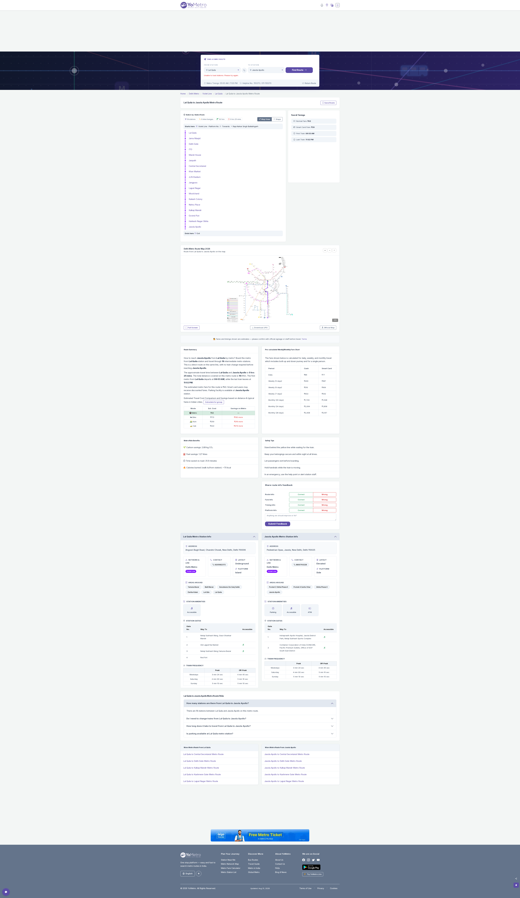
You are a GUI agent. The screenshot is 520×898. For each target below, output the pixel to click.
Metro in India (254, 868)
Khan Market (195, 171)
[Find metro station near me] (326, 5)
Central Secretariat (197, 166)
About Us (279, 860)
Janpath (192, 160)
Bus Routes (253, 860)
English (189, 873)
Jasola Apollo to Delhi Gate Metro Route (283, 761)
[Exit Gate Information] (195, 233)
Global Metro (254, 872)
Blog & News (281, 872)
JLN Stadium (195, 177)
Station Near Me (228, 860)
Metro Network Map (230, 864)
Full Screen (193, 327)
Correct (301, 494)
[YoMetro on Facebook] (303, 860)
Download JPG (260, 327)
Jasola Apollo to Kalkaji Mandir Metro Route (284, 767)
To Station (253, 65)
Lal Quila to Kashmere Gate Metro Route (202, 774)
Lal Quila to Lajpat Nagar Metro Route (200, 781)
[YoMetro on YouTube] (318, 860)
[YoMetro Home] (193, 5)
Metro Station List (228, 872)
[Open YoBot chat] (6, 892)
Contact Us (280, 864)
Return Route (310, 83)
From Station (211, 65)
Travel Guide (254, 864)
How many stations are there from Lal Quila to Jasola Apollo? (217, 703)
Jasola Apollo (195, 226)
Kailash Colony (195, 199)
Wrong (325, 494)
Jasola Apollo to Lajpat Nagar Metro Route (284, 781)
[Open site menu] (338, 5)
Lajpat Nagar (195, 188)
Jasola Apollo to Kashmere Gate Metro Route (285, 774)
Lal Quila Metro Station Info (197, 536)
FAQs (277, 868)
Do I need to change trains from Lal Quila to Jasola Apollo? (216, 718)
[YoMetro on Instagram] (308, 860)
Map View (265, 119)
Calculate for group (213, 402)
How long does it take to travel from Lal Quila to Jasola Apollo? (218, 726)
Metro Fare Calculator (230, 868)
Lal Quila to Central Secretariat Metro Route (203, 754)
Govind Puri (194, 215)
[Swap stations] (244, 70)
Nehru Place (194, 204)
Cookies (333, 888)
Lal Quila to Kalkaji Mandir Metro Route (201, 767)
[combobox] (222, 70)
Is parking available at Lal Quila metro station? (209, 733)
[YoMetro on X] (313, 860)
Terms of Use (305, 888)
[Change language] (331, 5)
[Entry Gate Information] (196, 126)
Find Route (297, 70)
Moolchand (194, 193)
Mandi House (195, 155)
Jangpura (193, 182)
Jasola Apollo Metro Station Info (281, 536)
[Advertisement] (260, 33)
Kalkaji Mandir (195, 210)
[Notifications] (322, 5)
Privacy (320, 888)
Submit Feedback (277, 523)
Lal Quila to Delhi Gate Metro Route (199, 761)
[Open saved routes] (516, 885)
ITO (190, 149)
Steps (278, 119)
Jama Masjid (194, 138)
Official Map (329, 327)
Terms (304, 339)
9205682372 (220, 565)
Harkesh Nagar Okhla (198, 221)
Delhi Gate (193, 144)
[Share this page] (516, 878)
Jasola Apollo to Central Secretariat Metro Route (286, 754)
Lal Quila (192, 133)
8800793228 (301, 565)
